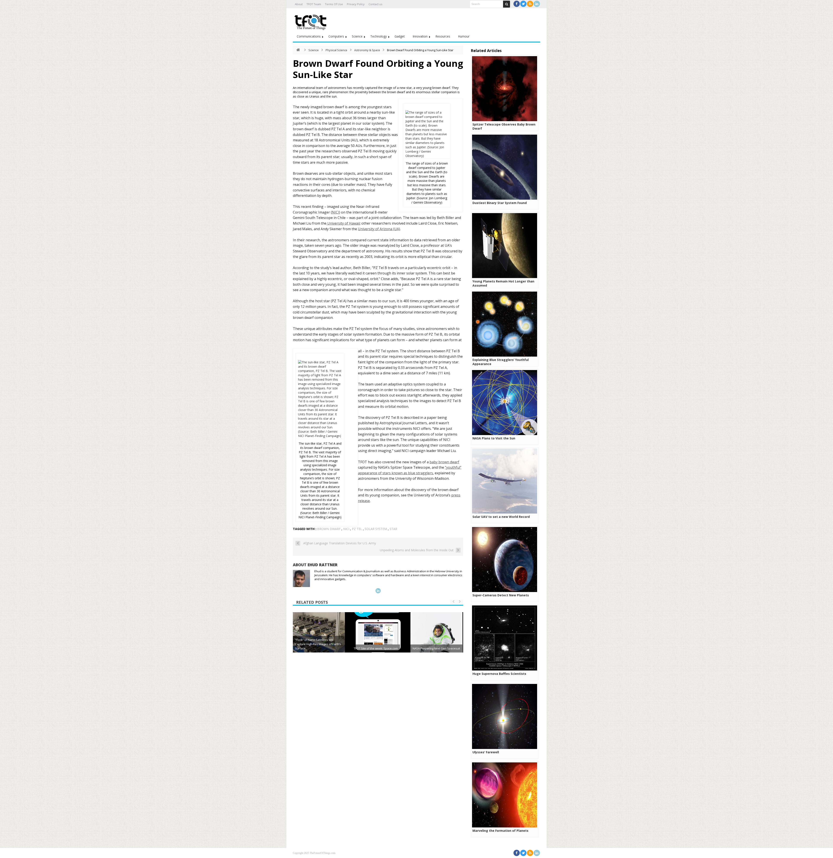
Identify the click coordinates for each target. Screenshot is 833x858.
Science (357, 36)
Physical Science (336, 50)
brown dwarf (329, 529)
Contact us (375, 4)
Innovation (420, 36)
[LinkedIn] (536, 4)
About (299, 4)
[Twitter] (523, 4)
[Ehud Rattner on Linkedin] (378, 590)
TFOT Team (314, 4)
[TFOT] (311, 20)
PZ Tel (357, 529)
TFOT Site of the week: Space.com (376, 648)
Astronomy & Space (367, 50)
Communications (309, 36)
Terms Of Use (334, 4)
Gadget (400, 36)
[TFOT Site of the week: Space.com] (378, 638)
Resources (442, 36)
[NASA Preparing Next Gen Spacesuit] (436, 638)
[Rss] (530, 4)
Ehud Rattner (323, 564)
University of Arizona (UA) (379, 229)
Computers (336, 36)
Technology (378, 36)
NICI (335, 212)
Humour (463, 36)
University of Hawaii (343, 223)
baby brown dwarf (444, 462)
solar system (376, 529)
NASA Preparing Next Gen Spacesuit (436, 648)
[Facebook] (516, 4)
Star (393, 529)
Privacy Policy (356, 4)
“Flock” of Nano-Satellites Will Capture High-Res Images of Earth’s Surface (318, 644)
